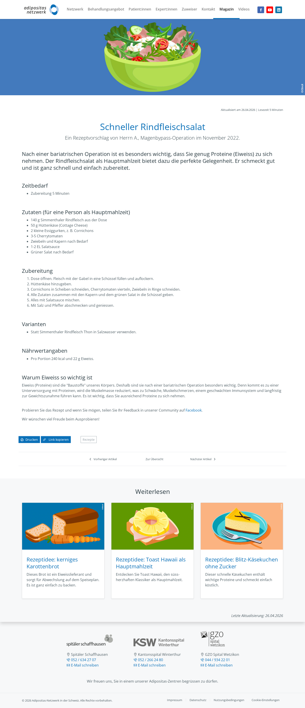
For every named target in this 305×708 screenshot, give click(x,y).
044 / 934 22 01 (217, 659)
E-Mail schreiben (85, 665)
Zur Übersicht (154, 459)
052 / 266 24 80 (150, 659)
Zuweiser (189, 9)
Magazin (226, 9)
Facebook (194, 410)
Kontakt (208, 9)
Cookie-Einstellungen (266, 700)
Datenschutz (198, 700)
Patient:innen (140, 9)
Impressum (174, 700)
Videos (244, 9)
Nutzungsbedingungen (229, 700)
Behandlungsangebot (106, 9)
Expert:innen (166, 9)
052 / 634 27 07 (83, 659)
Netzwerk (75, 9)
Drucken (31, 439)
